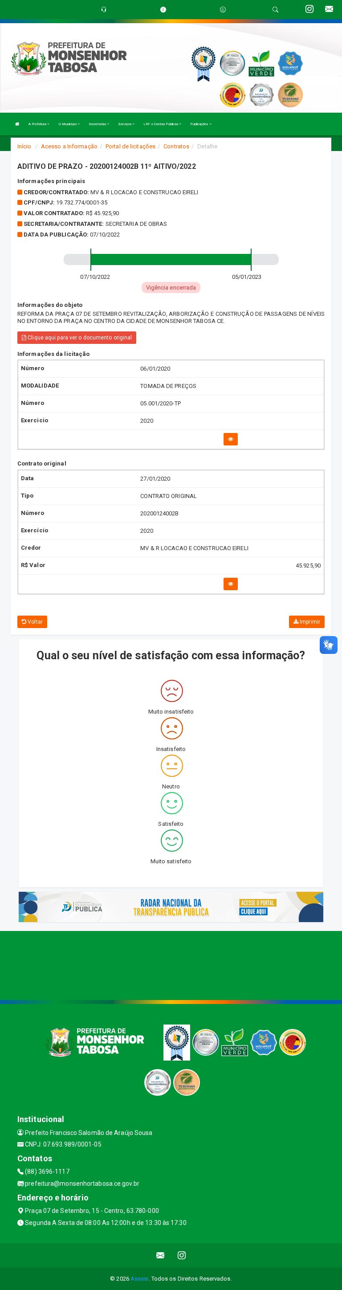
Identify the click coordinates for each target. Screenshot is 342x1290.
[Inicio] (17, 124)
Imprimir (309, 622)
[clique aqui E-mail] (160, 1255)
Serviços (125, 124)
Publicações (199, 124)
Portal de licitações (130, 146)
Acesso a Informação (69, 146)
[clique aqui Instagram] (182, 1255)
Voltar (34, 622)
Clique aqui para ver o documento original (79, 338)
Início (24, 146)
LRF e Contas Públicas (161, 124)
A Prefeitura (37, 124)
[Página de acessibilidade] (223, 9)
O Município (68, 124)
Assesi (139, 1278)
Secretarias (98, 124)
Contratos (176, 146)
